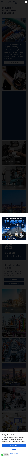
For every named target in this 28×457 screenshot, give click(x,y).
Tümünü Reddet (14, 453)
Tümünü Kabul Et (14, 445)
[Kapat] (26, 2)
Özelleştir (14, 449)
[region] (14, 444)
